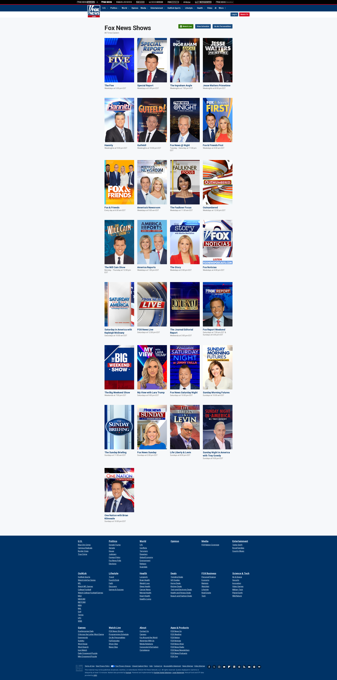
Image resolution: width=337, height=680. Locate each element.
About (143, 627)
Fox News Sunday (146, 452)
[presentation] (119, 60)
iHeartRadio (259, 667)
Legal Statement (178, 673)
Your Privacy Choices (123, 666)
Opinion (135, 8)
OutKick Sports (174, 8)
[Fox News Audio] (156, 2)
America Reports (146, 267)
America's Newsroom (148, 207)
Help (151, 666)
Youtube (224, 667)
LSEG (95, 675)
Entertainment (157, 8)
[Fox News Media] (106, 2)
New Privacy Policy (103, 666)
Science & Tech (240, 573)
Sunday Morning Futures (216, 392)
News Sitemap (187, 666)
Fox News (93, 11)
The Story (175, 267)
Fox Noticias (210, 267)
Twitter (214, 667)
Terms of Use (90, 666)
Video (209, 8)
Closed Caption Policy (140, 666)
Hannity (109, 145)
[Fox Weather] (173, 2)
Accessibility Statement (172, 666)
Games (82, 627)
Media (144, 8)
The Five (109, 85)
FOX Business (209, 573)
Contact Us (158, 666)
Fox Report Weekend (214, 329)
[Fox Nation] (140, 2)
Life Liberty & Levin (180, 452)
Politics (114, 8)
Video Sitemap (199, 666)
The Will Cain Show (115, 267)
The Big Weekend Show (117, 392)
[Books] (225, 2)
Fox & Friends (112, 207)
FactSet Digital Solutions (163, 673)
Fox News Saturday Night (184, 392)
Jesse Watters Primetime (216, 85)
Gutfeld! (141, 145)
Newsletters (249, 667)
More (221, 8)
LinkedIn (234, 667)
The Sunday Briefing (116, 452)
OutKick (82, 573)
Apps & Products (180, 627)
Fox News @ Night (180, 145)
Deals (174, 573)
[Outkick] (187, 2)
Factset (128, 673)
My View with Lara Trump (151, 392)
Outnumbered (210, 207)
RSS (244, 667)
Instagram (219, 667)
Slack (239, 667)
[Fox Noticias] (203, 2)
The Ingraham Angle (181, 85)
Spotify (254, 667)
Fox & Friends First (213, 145)
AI (215, 8)
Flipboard (229, 667)
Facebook (209, 667)
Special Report (145, 85)
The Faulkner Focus (180, 207)
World (124, 8)
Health (200, 8)
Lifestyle (189, 8)
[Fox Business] (124, 2)
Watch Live (115, 627)
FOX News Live (145, 329)
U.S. (104, 8)
